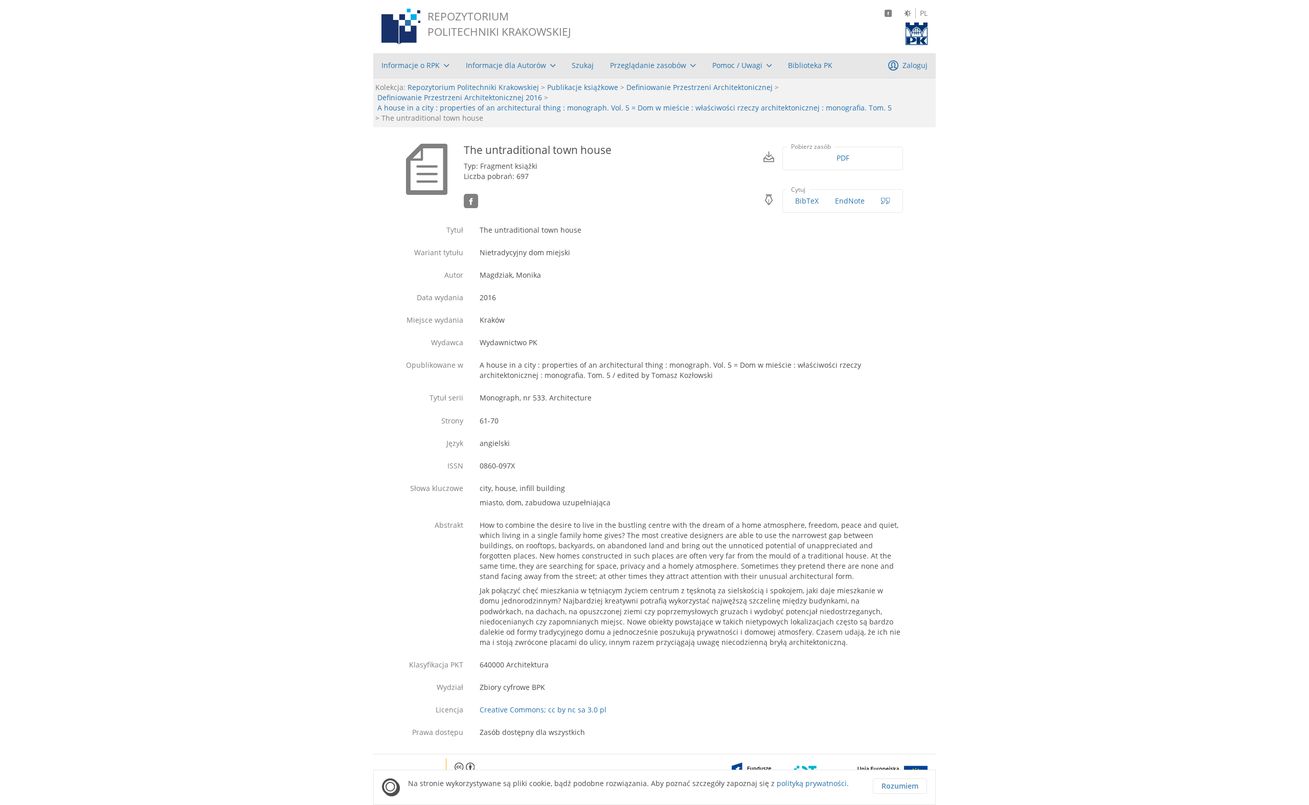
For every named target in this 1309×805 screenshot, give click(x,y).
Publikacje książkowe (582, 87)
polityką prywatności (812, 783)
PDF (843, 158)
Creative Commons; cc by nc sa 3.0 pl (543, 709)
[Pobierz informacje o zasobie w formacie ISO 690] (885, 201)
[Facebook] (888, 13)
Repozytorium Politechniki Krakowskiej (473, 87)
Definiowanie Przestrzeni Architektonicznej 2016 (459, 97)
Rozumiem (900, 786)
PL (924, 13)
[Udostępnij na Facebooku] (471, 201)
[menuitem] (415, 65)
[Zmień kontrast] (907, 13)
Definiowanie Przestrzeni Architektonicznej (699, 87)
